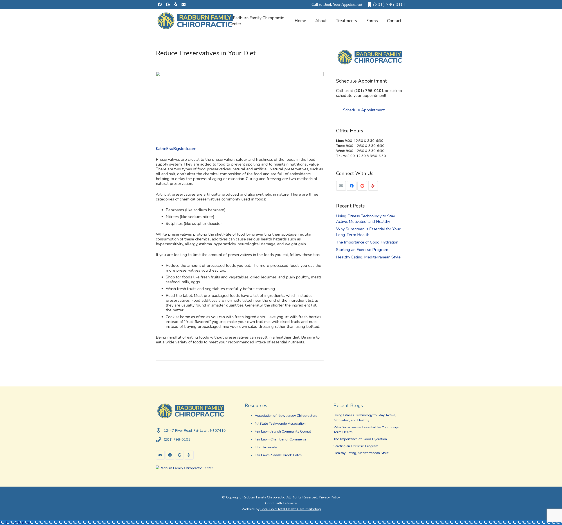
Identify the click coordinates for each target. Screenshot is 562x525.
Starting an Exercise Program (362, 249)
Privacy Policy (329, 497)
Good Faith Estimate (281, 503)
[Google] (168, 4)
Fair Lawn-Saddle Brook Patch (278, 455)
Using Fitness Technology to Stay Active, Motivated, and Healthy (365, 218)
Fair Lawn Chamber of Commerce (280, 439)
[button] (330, 20)
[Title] (183, 4)
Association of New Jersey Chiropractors (286, 415)
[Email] (341, 186)
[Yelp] (176, 4)
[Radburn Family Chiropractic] (196, 21)
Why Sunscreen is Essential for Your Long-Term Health (368, 231)
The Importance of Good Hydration (367, 242)
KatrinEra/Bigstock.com (176, 148)
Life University (266, 447)
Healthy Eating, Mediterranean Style (368, 257)
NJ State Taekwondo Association (280, 423)
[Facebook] (160, 4)
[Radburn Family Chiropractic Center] (259, 23)
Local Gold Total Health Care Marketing (290, 509)
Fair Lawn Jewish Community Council (283, 431)
